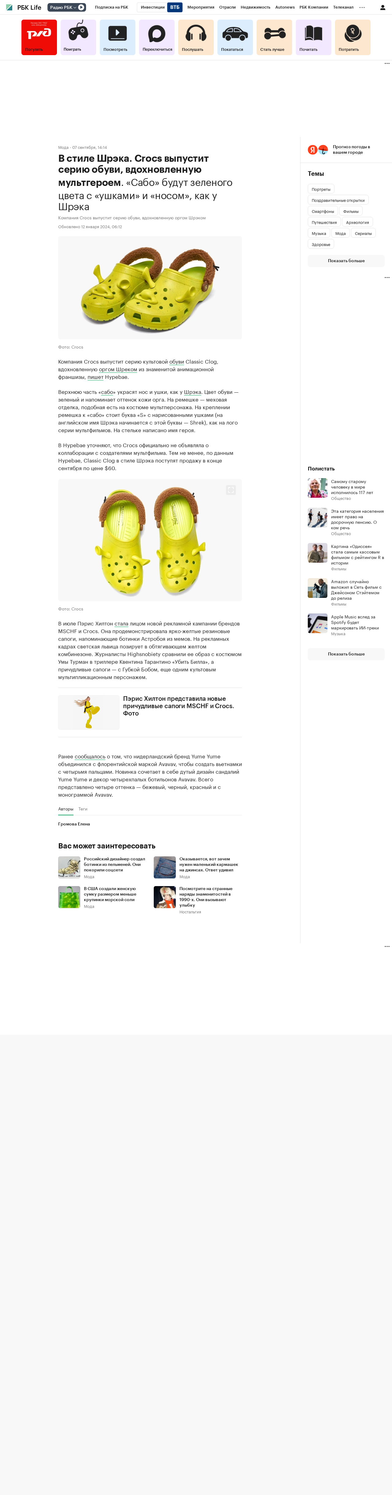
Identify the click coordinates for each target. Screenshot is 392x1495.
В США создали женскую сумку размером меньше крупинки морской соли (110, 894)
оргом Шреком (118, 368)
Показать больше (346, 261)
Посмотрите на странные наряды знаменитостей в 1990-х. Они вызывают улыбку (205, 897)
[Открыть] (74, 7)
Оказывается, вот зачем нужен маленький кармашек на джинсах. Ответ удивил (208, 864)
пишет (96, 376)
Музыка (338, 633)
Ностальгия (190, 911)
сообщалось (90, 756)
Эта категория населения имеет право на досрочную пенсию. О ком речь (357, 519)
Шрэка (192, 391)
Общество (341, 497)
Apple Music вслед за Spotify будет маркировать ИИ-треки (355, 621)
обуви (176, 361)
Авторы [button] (66, 809)
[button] (150, 540)
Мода (63, 146)
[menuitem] (111, 7)
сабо (107, 391)
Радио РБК (61, 8)
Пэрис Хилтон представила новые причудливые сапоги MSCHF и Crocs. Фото (178, 706)
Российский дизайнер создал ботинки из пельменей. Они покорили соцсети (114, 864)
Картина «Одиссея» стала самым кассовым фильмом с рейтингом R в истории (357, 554)
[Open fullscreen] (231, 490)
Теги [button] (82, 809)
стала (121, 623)
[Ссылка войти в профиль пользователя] (383, 7)
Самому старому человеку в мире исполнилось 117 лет (352, 486)
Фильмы (338, 568)
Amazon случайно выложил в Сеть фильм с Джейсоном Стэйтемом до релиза (356, 589)
